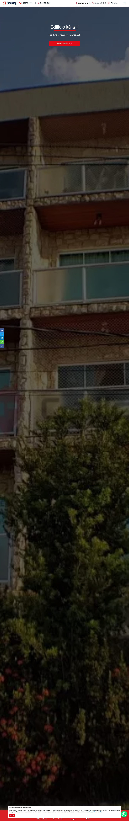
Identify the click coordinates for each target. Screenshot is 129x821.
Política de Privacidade (94, 812)
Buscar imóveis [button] (83, 3)
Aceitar (12, 815)
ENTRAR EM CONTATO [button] (64, 43)
